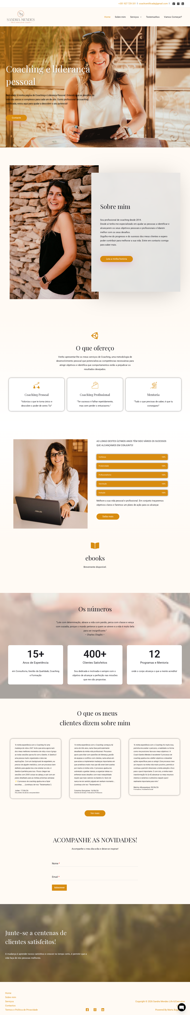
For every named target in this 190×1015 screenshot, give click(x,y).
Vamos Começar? (173, 17)
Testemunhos (153, 17)
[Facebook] (173, 3)
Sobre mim (120, 17)
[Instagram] (178, 3)
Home (107, 17)
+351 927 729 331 (127, 3)
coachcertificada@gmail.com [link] (153, 3)
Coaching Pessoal (37, 395)
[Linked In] (182, 3)
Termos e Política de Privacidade (21, 1009)
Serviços (134, 17)
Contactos (10, 1005)
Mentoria (153, 395)
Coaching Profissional (95, 395)
